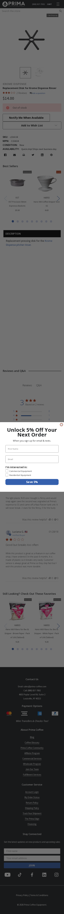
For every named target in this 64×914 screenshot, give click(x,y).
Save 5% (32, 482)
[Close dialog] (61, 424)
